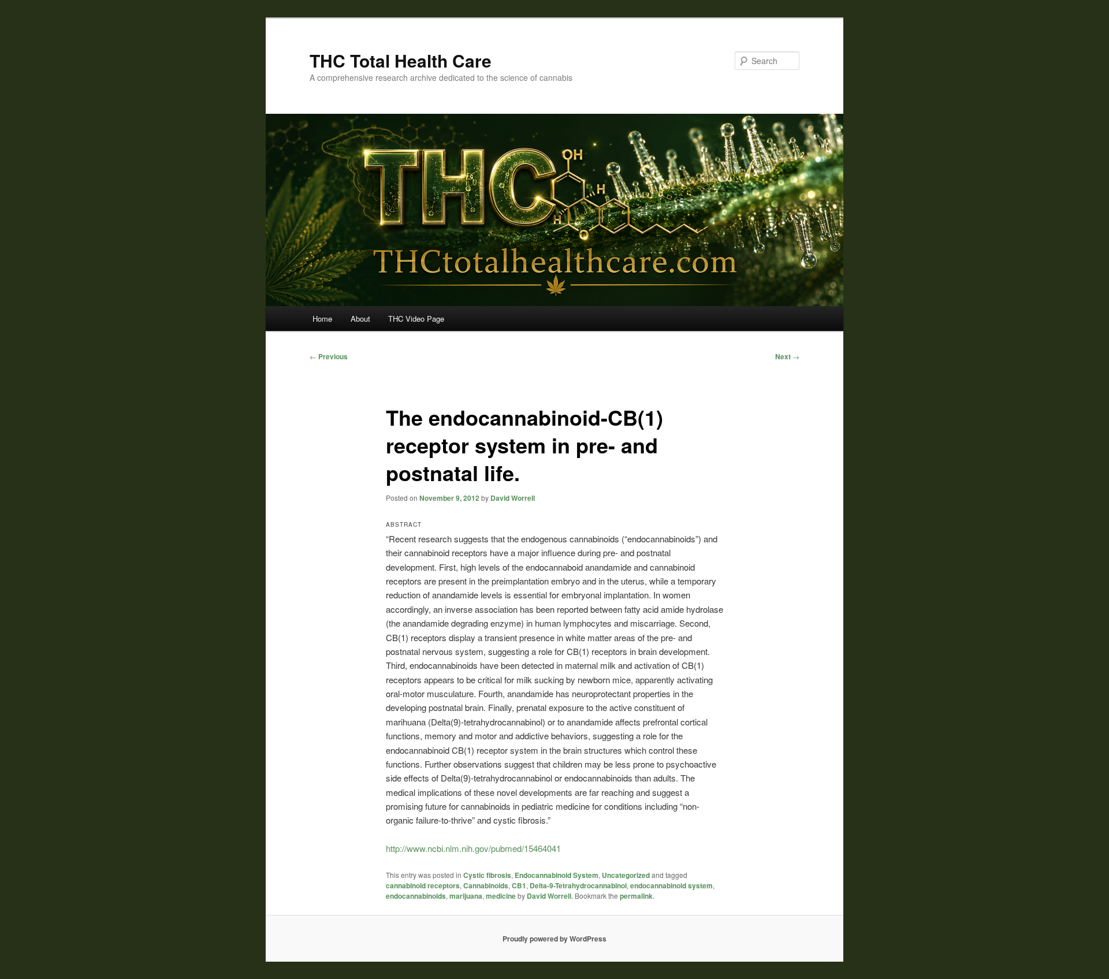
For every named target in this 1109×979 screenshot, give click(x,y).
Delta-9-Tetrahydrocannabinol (578, 885)
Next (787, 356)
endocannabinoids (416, 896)
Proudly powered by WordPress (554, 938)
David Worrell (512, 498)
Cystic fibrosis (487, 875)
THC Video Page (416, 318)
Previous (329, 356)
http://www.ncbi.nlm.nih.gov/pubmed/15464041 (473, 848)
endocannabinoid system (671, 885)
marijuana (465, 896)
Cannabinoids (485, 885)
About (360, 318)
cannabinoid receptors (423, 885)
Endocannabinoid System (556, 875)
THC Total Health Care (401, 60)
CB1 (519, 885)
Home (322, 318)
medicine (501, 896)
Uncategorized (626, 875)
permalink (636, 896)
